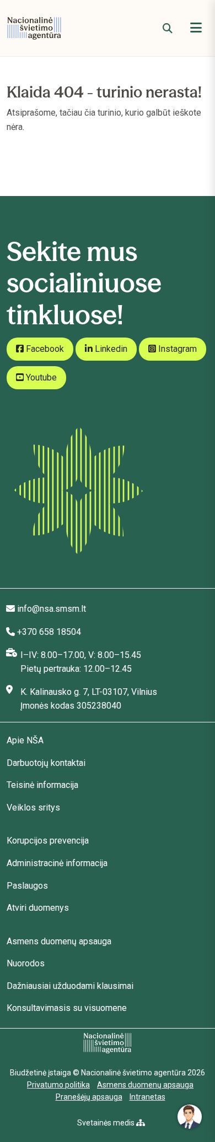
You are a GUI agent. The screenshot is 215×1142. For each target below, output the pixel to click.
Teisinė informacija (42, 785)
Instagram (176, 349)
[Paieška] (167, 28)
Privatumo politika (58, 1084)
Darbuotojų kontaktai (46, 763)
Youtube (40, 377)
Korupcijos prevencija (48, 840)
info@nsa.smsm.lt (51, 608)
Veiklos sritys (33, 807)
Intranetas (147, 1096)
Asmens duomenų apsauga (59, 941)
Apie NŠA (25, 740)
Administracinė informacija (57, 863)
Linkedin (110, 349)
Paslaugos (27, 885)
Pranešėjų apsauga (89, 1096)
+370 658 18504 (49, 632)
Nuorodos (26, 963)
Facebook (44, 349)
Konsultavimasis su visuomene (67, 1008)
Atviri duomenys (38, 907)
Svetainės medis (106, 1122)
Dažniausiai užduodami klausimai (70, 986)
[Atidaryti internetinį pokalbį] (190, 1117)
